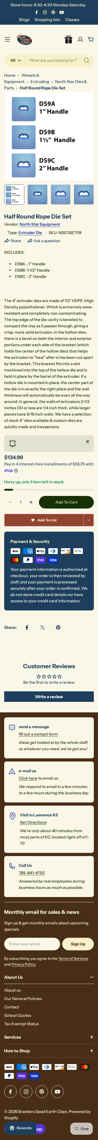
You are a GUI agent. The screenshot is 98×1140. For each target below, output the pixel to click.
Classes (72, 19)
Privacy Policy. (23, 964)
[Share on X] (42, 627)
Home (9, 75)
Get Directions (33, 822)
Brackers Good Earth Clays (42, 1111)
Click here (28, 778)
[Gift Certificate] (69, 39)
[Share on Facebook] (27, 627)
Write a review (49, 696)
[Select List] (89, 520)
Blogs (24, 19)
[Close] (88, 442)
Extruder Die (30, 232)
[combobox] (49, 60)
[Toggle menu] (7, 39)
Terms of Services (73, 958)
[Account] (80, 39)
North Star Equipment (40, 224)
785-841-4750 (32, 872)
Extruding (40, 81)
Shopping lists (47, 19)
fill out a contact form (38, 734)
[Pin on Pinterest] (58, 627)
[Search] (86, 60)
